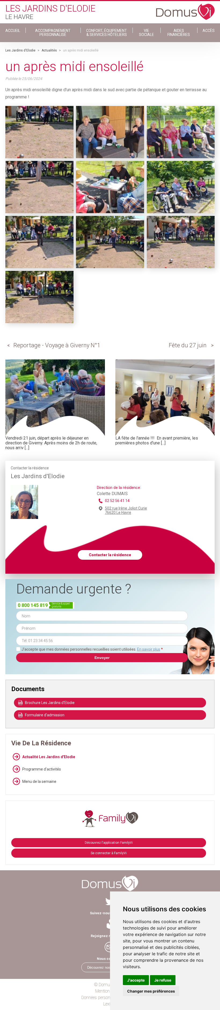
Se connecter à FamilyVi (109, 853)
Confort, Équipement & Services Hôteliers (106, 32)
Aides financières (178, 32)
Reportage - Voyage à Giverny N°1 (56, 345)
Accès (209, 30)
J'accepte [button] (136, 980)
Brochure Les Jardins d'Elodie (50, 703)
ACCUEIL (12, 30)
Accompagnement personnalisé (53, 32)
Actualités (49, 50)
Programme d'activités (41, 769)
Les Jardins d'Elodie (20, 50)
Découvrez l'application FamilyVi (109, 843)
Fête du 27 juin (188, 345)
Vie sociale (146, 32)
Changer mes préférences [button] (151, 991)
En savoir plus (148, 649)
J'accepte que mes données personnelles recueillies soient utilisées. (92, 649)
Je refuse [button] (162, 980)
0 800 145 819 (33, 605)
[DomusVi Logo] (185, 9)
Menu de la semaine (39, 781)
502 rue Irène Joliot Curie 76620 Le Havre (126, 510)
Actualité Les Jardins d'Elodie (48, 757)
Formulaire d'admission (44, 715)
